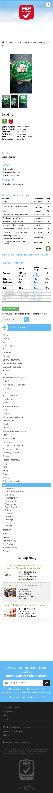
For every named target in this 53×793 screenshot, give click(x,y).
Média (5, 716)
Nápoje (6, 413)
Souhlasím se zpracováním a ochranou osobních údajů (28, 693)
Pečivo (6, 435)
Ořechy (6, 424)
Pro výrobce (8, 712)
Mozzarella (9, 517)
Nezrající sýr (39, 43)
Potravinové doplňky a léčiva (15, 446)
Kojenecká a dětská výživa (14, 378)
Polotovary (7, 442)
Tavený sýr (10, 489)
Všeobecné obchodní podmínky (16, 727)
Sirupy (5, 471)
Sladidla (6, 474)
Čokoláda (7, 353)
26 (4, 122)
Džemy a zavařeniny (11, 360)
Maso (5, 392)
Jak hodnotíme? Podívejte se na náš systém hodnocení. (25, 255)
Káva (5, 374)
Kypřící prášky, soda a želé (14, 385)
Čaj (4, 349)
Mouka (6, 403)
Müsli (5, 410)
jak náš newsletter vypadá (32, 697)
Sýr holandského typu (14, 492)
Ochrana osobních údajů (13, 731)
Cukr (5, 342)
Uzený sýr (9, 513)
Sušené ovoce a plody (12, 481)
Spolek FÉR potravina (12, 708)
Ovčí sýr (8, 526)
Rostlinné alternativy (11, 460)
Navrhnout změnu (10, 309)
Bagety (6, 338)
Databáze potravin (24, 43)
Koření (5, 381)
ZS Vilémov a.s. (23, 132)
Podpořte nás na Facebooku (16, 743)
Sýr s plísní (9, 495)
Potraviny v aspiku (10, 449)
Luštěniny (7, 389)
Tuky (5, 533)
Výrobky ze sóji (9, 541)
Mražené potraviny (11, 406)
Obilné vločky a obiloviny (13, 417)
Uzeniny (6, 537)
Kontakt (6, 720)
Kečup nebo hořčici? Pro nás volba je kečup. (25, 605)
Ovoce (6, 428)
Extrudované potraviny (13, 363)
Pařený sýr (9, 510)
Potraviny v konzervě (12, 453)
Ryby (5, 464)
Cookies (6, 735)
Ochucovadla (8, 421)
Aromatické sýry (12, 498)
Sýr (4, 485)
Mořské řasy (8, 399)
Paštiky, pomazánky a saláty (14, 431)
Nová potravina (17, 327)
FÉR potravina (8, 43)
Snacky (6, 478)
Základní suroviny (10, 548)
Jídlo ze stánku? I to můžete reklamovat (23, 585)
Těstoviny (7, 530)
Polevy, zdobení (9, 438)
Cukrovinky (7, 346)
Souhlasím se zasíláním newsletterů (27, 689)
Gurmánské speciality (12, 367)
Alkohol (6, 335)
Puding (6, 456)
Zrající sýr (9, 520)
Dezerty (6, 356)
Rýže (5, 467)
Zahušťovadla (8, 544)
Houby (6, 371)
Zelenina (6, 551)
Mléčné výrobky (10, 396)
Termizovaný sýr (12, 501)
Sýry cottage (10, 504)
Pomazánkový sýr (12, 507)
